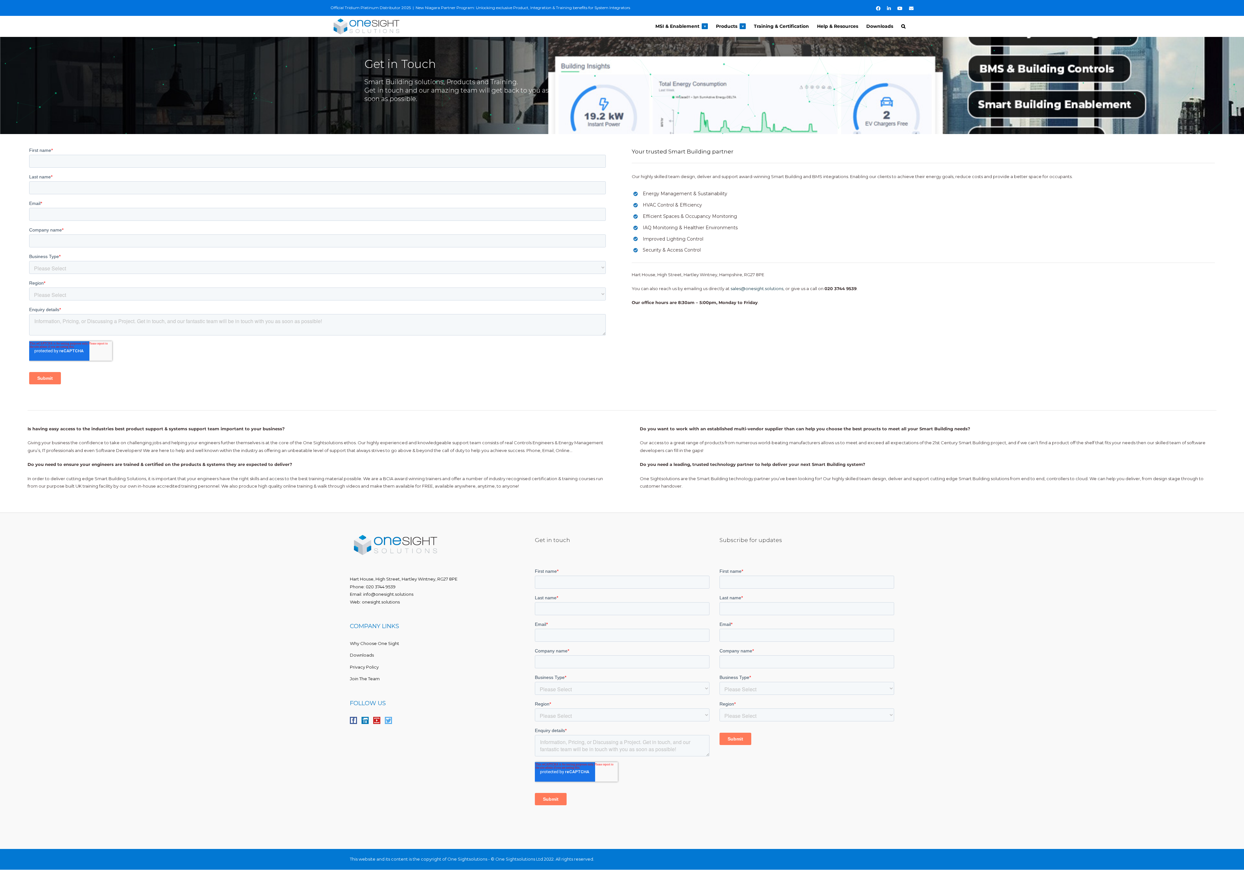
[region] (622, 85)
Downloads (362, 655)
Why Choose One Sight (374, 643)
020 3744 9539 (381, 586)
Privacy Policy (364, 667)
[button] (903, 26)
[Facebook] (353, 720)
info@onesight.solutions (388, 594)
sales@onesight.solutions (757, 288)
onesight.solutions (381, 601)
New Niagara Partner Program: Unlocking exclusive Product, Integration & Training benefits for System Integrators (523, 7)
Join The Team (365, 678)
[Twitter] (388, 720)
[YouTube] (376, 720)
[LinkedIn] (365, 720)
